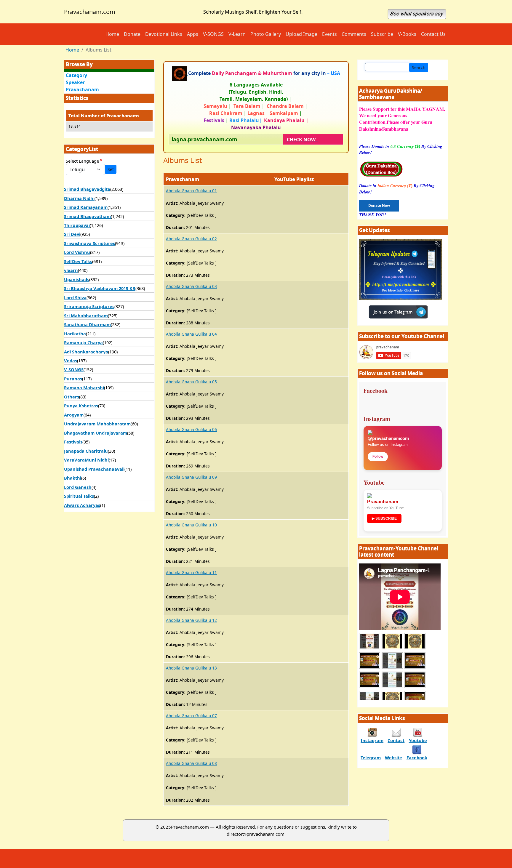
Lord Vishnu (77, 252)
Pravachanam (82, 89)
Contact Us (433, 34)
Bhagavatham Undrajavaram (95, 433)
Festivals (73, 442)
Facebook (417, 757)
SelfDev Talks (78, 261)
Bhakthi (72, 478)
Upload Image (301, 34)
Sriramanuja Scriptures (89, 306)
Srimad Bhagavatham (87, 216)
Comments (354, 34)
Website (393, 757)
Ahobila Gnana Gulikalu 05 (191, 382)
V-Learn (237, 34)
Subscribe (382, 34)
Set (111, 169)
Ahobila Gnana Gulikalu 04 (191, 334)
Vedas (70, 360)
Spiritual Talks (79, 496)
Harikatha (75, 334)
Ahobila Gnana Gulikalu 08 (191, 763)
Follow (377, 456)
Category (76, 75)
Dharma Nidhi (79, 198)
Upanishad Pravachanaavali (94, 469)
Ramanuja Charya (83, 342)
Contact (396, 740)
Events (329, 34)
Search (418, 67)
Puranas (73, 379)
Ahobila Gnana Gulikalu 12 (191, 620)
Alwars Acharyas (82, 505)
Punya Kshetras (81, 406)
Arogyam (74, 415)
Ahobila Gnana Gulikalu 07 (191, 715)
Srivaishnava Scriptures (89, 243)
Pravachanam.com (89, 12)
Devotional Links (163, 34)
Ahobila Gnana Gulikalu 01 (191, 190)
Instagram (372, 740)
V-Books (407, 34)
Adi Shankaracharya (86, 352)
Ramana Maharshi (84, 387)
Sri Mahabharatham (86, 315)
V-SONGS (213, 34)
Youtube (418, 740)
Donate (132, 34)
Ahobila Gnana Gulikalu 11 (191, 572)
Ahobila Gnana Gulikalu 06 (191, 429)
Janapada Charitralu (86, 451)
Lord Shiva (75, 297)
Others (71, 397)
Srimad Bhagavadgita (87, 189)
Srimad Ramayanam (86, 207)
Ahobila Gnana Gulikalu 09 (191, 477)
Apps (192, 34)
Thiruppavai (77, 225)
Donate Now (379, 205)
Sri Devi (72, 234)
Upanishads (76, 279)
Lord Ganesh (78, 487)
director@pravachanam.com (255, 834)
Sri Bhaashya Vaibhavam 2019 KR (99, 288)
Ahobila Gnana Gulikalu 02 (191, 238)
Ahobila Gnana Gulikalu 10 (191, 525)
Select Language (82, 161)
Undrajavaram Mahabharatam (97, 424)
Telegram (371, 757)
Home (112, 34)
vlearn (71, 270)
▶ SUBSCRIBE (384, 518)
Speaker (75, 82)
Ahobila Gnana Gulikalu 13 (191, 668)
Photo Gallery (265, 34)
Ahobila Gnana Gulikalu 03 (191, 286)
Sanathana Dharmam (87, 324)
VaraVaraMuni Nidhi (86, 460)
